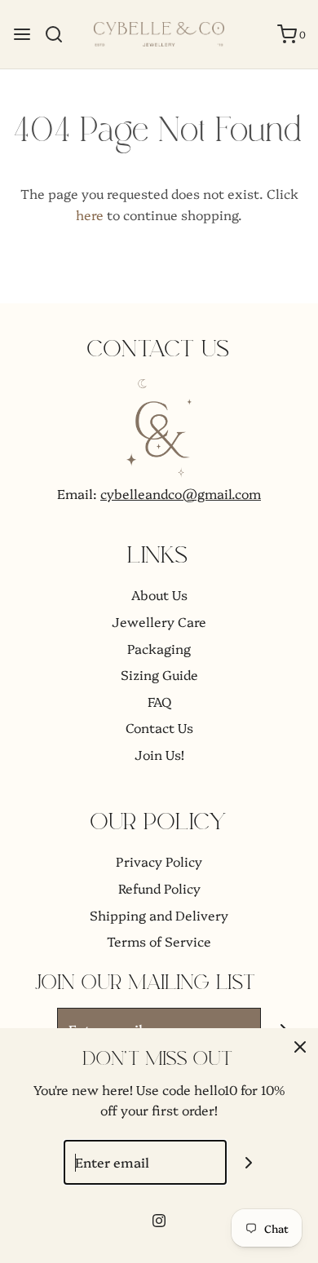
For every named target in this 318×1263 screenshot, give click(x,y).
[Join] (249, 1162)
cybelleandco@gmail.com (180, 493)
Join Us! (159, 754)
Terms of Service (159, 941)
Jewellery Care (159, 621)
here (90, 214)
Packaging (159, 648)
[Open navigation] (22, 34)
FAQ (159, 701)
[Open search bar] (60, 34)
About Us (159, 594)
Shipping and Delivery (159, 915)
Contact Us (159, 727)
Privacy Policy (159, 861)
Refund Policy (159, 888)
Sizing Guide (159, 674)
